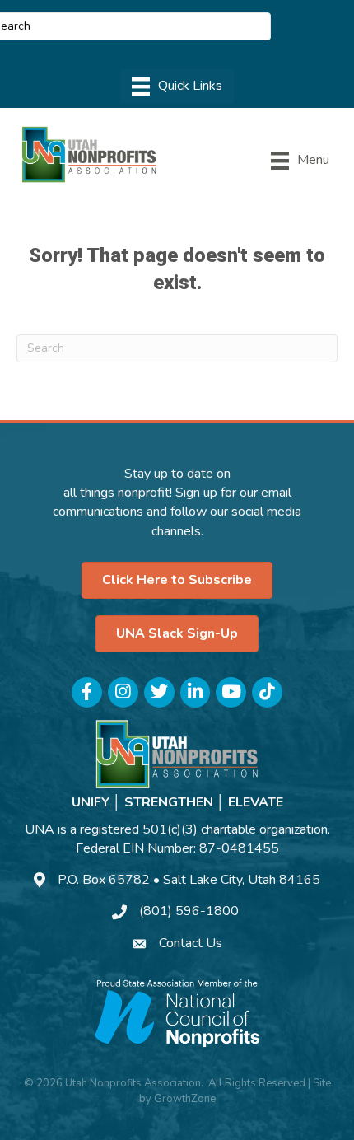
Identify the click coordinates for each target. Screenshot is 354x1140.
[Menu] (177, 86)
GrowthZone (185, 1098)
